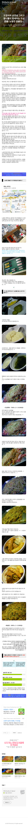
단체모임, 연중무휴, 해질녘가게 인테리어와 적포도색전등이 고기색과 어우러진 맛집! (14, 724)
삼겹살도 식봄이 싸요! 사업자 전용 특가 (9, 709)
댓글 (3, 785)
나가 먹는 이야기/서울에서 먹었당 (14, 743)
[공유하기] (7, 733)
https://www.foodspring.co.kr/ (11, 707)
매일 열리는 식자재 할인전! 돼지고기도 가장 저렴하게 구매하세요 (9, 712)
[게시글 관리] (9, 733)
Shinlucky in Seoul (9, 2)
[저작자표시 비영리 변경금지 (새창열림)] (20, 732)
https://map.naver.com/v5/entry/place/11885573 (12, 718)
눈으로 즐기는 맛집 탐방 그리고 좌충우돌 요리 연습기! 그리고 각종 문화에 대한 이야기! (10, 797)
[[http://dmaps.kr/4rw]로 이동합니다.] (13, 287)
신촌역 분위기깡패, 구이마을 (12, 721)
